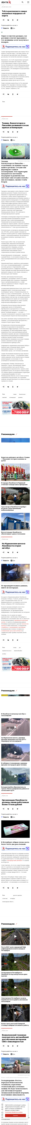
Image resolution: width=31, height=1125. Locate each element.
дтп (20, 647)
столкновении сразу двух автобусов (11, 630)
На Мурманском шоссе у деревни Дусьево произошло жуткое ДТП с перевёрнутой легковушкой (13, 739)
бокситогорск (22, 394)
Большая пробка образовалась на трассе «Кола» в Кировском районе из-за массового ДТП (15, 788)
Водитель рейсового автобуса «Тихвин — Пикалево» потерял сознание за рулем (15, 459)
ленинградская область (7, 901)
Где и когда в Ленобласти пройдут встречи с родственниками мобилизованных (13, 508)
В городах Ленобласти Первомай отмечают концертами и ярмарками (14, 483)
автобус (4, 653)
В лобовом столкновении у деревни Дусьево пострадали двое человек (14, 764)
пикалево (4, 397)
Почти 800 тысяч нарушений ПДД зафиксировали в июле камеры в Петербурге (13, 948)
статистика (4, 898)
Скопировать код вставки (24, 161)
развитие (20, 397)
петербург (12, 898)
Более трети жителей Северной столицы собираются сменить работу (15, 1024)
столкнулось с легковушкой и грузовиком (13, 627)
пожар (14, 647)
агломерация (12, 397)
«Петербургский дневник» (14, 860)
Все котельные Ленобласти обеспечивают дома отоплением (13, 533)
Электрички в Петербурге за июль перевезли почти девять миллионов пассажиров (14, 999)
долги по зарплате (17, 895)
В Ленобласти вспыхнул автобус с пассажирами (13, 714)
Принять (15, 1115)
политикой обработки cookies (13, 1112)
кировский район (18, 650)
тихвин (14, 394)
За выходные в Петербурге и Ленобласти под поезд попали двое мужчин (14, 974)
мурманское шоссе (6, 650)
